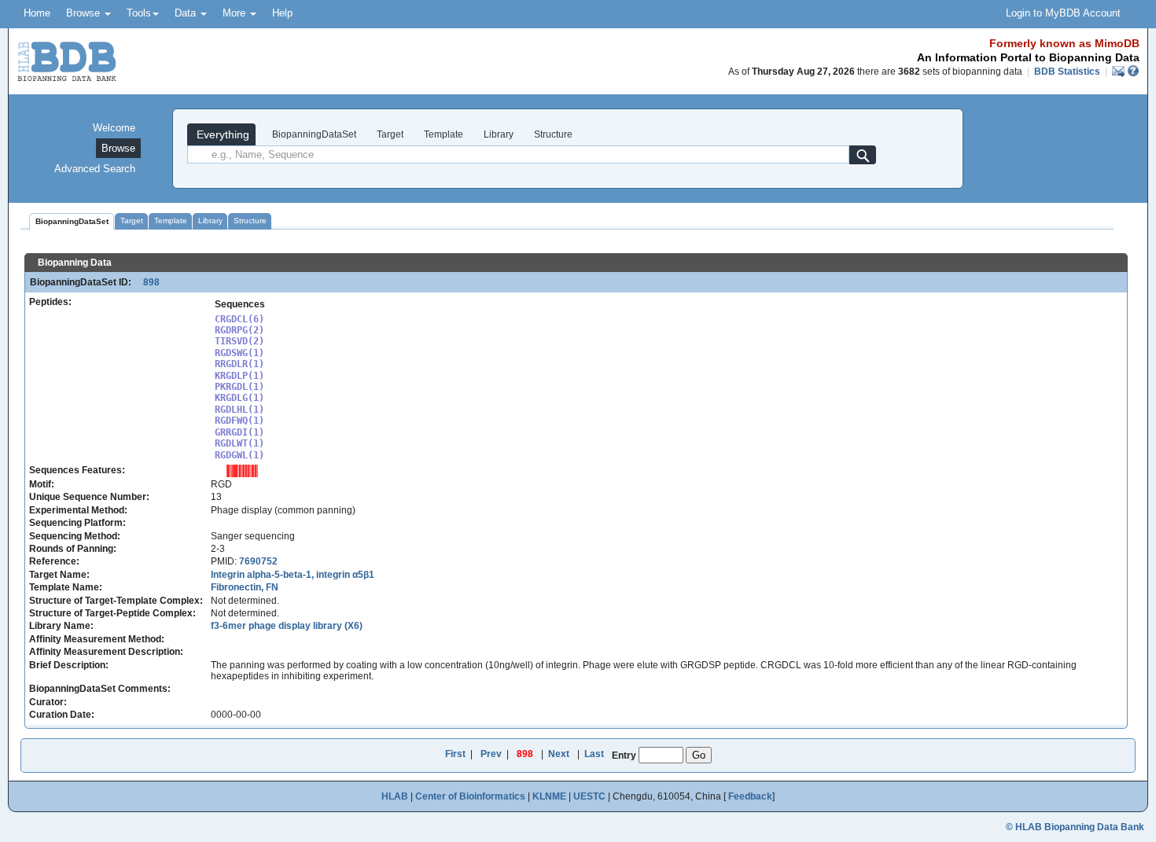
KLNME (549, 796)
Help (282, 13)
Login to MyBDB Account (1063, 13)
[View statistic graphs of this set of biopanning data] (242, 470)
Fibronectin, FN (244, 587)
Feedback (750, 796)
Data (187, 13)
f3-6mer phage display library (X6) (287, 625)
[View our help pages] (1133, 71)
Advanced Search (94, 169)
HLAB (394, 796)
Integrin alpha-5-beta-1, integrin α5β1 (292, 574)
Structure (553, 134)
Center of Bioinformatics (470, 796)
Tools (139, 13)
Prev (491, 753)
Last (594, 753)
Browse (84, 13)
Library (499, 134)
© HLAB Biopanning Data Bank (1075, 827)
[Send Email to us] (1119, 71)
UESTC (589, 796)
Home (37, 13)
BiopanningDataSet (313, 134)
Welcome (114, 128)
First (455, 753)
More (236, 13)
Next (558, 753)
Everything (221, 134)
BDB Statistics (1067, 71)
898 (147, 282)
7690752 (258, 561)
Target (390, 134)
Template (443, 134)
